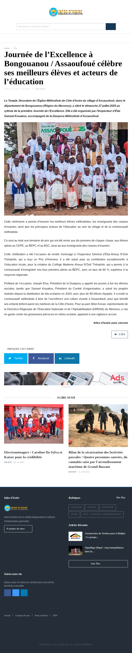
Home (7, 48)
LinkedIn (69, 358)
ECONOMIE (108, 507)
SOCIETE (8, 462)
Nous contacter (41, 616)
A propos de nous (16, 529)
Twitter (18, 358)
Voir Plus (121, 497)
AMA (55, 616)
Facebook (42, 358)
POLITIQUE (76, 507)
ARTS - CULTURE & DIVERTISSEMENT (102, 514)
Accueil (7, 616)
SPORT (74, 514)
